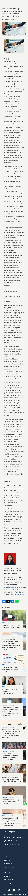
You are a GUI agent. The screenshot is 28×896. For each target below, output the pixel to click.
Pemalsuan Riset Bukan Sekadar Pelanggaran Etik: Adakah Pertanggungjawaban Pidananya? (10, 711)
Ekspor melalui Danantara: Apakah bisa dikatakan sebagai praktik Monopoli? (10, 756)
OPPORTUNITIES (9, 880)
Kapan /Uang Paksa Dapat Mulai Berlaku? (10, 802)
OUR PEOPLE (8, 864)
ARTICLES (7, 872)
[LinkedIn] (19, 890)
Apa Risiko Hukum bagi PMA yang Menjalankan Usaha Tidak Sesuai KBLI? (11, 780)
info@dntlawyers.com (13, 844)
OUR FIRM (7, 860)
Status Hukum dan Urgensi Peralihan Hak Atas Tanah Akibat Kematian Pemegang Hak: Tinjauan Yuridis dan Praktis (11, 644)
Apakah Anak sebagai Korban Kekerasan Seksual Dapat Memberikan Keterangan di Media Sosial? (11, 822)
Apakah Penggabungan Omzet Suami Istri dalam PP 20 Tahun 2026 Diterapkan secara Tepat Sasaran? (11, 733)
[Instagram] (8, 890)
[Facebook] (14, 890)
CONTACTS (7, 884)
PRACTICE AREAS (9, 868)
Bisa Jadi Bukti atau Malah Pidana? (11, 626)
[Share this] (4, 601)
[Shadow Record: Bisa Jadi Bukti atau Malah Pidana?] (14, 619)
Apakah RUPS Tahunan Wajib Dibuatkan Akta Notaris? (10, 669)
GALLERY (7, 876)
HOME (6, 856)
